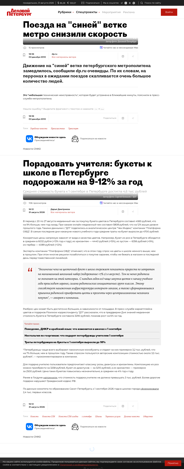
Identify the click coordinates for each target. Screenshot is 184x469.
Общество (148, 416)
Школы (98, 416)
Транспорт (73, 128)
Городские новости (38, 128)
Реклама (129, 12)
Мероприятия (111, 12)
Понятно (173, 463)
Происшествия (58, 128)
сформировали (149, 388)
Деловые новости (132, 416)
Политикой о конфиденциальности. (79, 464)
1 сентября (87, 416)
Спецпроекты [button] (87, 12)
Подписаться (92, 3)
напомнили (50, 377)
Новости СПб (48, 416)
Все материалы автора (64, 57)
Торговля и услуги (112, 416)
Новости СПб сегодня (68, 416)
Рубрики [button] (65, 12)
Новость (34, 416)
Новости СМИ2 (32, 148)
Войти (169, 12)
